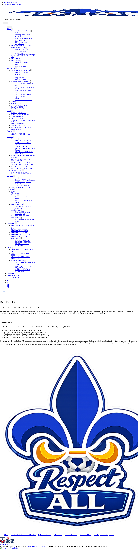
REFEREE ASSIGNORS (19, 232)
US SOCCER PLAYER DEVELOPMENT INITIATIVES (22, 167)
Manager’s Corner (17, 116)
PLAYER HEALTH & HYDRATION (22, 270)
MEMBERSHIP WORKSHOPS (20, 52)
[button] (5, 23)
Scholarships (58, 535)
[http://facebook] (7, 280)
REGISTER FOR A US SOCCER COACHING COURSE (23, 142)
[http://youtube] (8, 286)
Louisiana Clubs (85, 535)
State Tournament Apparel (23, 94)
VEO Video (15, 193)
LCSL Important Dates (18, 113)
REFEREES (11, 223)
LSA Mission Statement (22, 33)
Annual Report (20, 214)
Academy (10, 131)
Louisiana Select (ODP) (14, 170)
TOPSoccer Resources (22, 185)
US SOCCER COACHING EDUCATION (24, 152)
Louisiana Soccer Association (20, 31)
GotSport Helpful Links (22, 212)
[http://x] (8, 282)
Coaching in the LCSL (18, 125)
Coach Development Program (20, 187)
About (9, 29)
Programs (10, 176)
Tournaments (11, 68)
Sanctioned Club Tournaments (20, 70)
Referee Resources (71, 535)
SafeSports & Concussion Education (23, 535)
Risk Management (17, 204)
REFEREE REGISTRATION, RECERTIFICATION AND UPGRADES (21, 236)
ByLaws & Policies (44, 535)
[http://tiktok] (8, 288)
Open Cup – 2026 (17, 107)
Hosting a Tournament (22, 72)
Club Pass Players (17, 118)
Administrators (16, 210)
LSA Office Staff (20, 40)
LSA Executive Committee (23, 38)
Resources (10, 189)
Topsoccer (14, 178)
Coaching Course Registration (104, 535)
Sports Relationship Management (38, 546)
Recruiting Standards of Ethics (21, 127)
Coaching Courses (21, 146)
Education (14, 139)
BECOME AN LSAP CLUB (20, 135)
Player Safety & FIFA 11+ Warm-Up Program (23, 267)
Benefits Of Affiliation (22, 49)
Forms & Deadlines (17, 124)
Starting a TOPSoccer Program (25, 180)
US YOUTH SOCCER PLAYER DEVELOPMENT (22, 160)
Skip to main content (10, 2)
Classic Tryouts (16, 129)
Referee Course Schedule (19, 229)
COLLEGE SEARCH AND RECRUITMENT (20, 257)
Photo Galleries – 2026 (18, 109)
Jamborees (18, 74)
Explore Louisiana (21, 66)
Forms (13, 191)
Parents (9, 247)
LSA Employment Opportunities (21, 43)
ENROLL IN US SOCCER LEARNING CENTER (24, 241)
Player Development (17, 260)
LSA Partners (15, 60)
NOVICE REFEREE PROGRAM (22, 244)
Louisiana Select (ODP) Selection (22, 174)
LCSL (9, 111)
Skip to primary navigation (12, 4)
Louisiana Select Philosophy (20, 172)
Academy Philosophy (18, 133)
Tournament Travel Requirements (21, 77)
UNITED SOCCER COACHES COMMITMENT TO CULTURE (22, 163)
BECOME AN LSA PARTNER (21, 63)
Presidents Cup (16, 103)
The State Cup (15, 101)
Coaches (10, 137)
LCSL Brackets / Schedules (20, 114)
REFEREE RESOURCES (19, 231)
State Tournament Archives (23, 100)
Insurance (14, 195)
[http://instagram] (8, 284)
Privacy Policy (4, 544)
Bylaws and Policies (13, 275)
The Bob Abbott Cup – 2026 (20, 105)
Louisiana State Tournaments (20, 81)
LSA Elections (15, 58)
